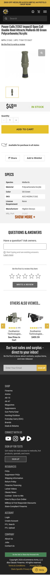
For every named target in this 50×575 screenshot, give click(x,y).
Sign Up (41, 368)
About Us (9, 539)
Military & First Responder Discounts (20, 503)
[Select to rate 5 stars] (38, 276)
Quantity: (5, 116)
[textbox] (25, 246)
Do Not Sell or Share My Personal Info (26, 555)
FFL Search (10, 524)
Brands (8, 422)
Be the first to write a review (13, 44)
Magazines (9, 405)
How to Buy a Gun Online (15, 499)
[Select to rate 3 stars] (25, 276)
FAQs (7, 471)
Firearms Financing (13, 485)
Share (13, 158)
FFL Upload (10, 528)
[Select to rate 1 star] (12, 276)
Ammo (8, 394)
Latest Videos (11, 489)
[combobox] (25, 18)
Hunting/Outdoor (12, 415)
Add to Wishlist (34, 158)
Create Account (11, 521)
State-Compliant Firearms (16, 506)
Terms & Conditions (16, 566)
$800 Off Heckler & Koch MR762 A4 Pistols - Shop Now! (25, 3)
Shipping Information (14, 478)
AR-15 (7, 398)
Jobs (7, 542)
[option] (25, 64)
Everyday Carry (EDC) (14, 419)
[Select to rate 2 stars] (18, 276)
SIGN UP (15, 459)
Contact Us (9, 546)
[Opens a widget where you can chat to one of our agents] (39, 570)
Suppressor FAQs (12, 475)
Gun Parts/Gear (12, 412)
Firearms (8, 391)
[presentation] (3, 326)
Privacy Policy (36, 566)
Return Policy (10, 482)
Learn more (8, 255)
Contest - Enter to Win (14, 496)
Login (7, 517)
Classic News (10, 492)
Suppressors (10, 408)
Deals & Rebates (12, 426)
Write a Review (25, 284)
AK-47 (7, 401)
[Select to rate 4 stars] (31, 276)
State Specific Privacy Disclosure (25, 569)
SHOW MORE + (25, 217)
